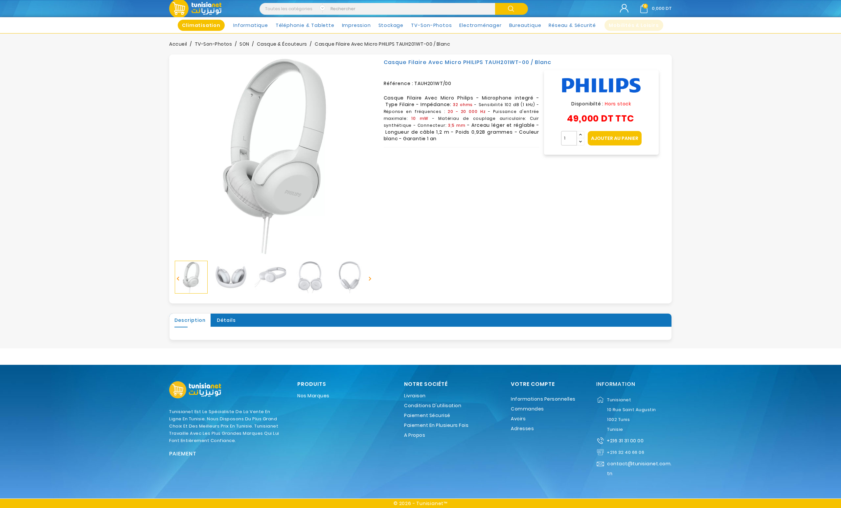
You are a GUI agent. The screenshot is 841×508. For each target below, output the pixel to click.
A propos (414, 435)
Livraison (415, 395)
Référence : (398, 83)
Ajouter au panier (614, 138)
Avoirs (518, 418)
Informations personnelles (543, 399)
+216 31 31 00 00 (625, 440)
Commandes (527, 409)
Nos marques (313, 395)
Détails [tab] (226, 320)
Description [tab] (190, 320)
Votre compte (533, 384)
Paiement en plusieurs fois (436, 425)
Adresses (522, 428)
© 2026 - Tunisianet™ (420, 503)
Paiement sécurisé (427, 415)
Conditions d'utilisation (432, 405)
